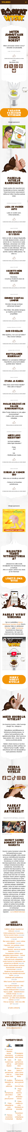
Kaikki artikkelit (14, 1008)
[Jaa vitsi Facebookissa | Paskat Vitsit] (6, 67)
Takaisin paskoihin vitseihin (14, 112)
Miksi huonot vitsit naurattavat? (14, 981)
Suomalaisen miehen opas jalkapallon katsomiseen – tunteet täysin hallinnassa (14, 955)
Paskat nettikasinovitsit (11, 989)
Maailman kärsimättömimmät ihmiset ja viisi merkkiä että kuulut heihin (14, 973)
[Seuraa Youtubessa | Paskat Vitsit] (9, 779)
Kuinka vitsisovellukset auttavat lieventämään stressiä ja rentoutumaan (14, 967)
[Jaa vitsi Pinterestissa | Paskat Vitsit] (21, 67)
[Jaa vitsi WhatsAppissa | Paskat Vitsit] (16, 67)
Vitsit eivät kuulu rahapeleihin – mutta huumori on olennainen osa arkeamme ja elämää (14, 961)
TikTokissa (8, 628)
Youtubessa (19, 628)
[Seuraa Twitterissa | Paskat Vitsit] (24, 779)
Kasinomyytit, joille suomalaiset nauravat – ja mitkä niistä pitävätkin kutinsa (14, 998)
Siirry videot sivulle (14, 679)
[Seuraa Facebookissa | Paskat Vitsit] (4, 779)
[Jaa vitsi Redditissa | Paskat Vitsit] (14, 72)
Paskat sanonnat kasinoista (14, 937)
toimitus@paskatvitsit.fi (14, 1028)
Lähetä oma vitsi (14, 579)
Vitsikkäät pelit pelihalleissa (14, 977)
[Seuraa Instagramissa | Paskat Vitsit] (19, 779)
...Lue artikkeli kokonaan (17, 912)
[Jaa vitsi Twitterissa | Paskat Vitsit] (11, 67)
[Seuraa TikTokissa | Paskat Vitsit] (14, 779)
